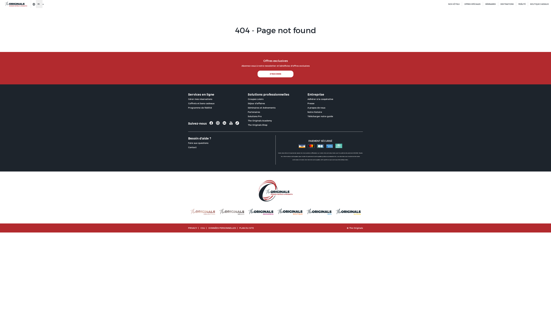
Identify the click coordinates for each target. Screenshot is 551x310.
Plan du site (246, 228)
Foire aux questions (198, 143)
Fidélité (522, 4)
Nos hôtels (454, 4)
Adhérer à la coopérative (320, 99)
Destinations (507, 4)
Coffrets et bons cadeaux (201, 103)
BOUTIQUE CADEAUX (539, 4)
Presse (310, 103)
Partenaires (254, 112)
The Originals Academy (260, 120)
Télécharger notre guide (320, 116)
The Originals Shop (257, 125)
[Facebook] (211, 124)
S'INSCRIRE (275, 74)
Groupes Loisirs (255, 99)
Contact (192, 147)
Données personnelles (222, 228)
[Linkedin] (224, 124)
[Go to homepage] (15, 4)
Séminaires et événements (262, 107)
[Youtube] (231, 124)
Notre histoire (314, 112)
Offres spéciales (472, 4)
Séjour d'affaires (256, 103)
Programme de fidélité (200, 107)
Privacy (192, 228)
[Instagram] (218, 124)
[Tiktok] (237, 123)
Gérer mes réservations (200, 99)
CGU (202, 228)
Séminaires (490, 4)
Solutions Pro (255, 116)
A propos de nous (316, 107)
